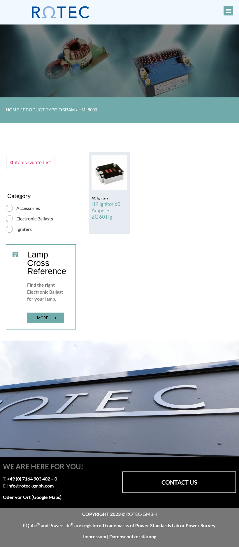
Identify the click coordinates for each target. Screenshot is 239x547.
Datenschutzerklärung (132, 536)
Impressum (95, 536)
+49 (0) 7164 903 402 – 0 (32, 478)
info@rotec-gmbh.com (30, 485)
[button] (228, 10)
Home (12, 110)
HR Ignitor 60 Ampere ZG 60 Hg (106, 210)
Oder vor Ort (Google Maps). (33, 497)
